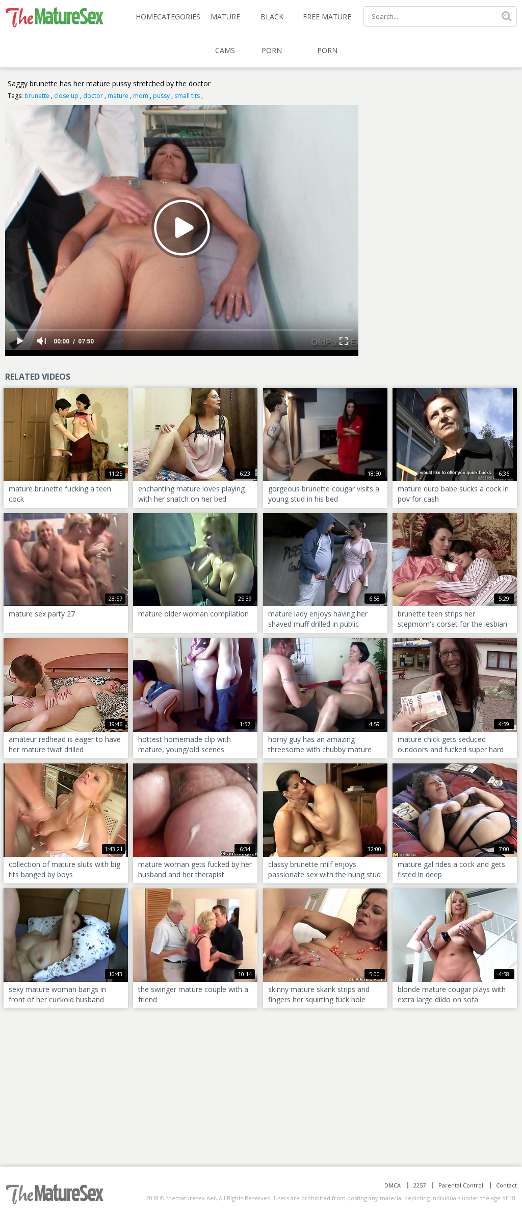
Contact (506, 1185)
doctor (93, 95)
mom (140, 95)
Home (146, 16)
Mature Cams (225, 33)
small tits (187, 95)
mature (118, 95)
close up (66, 95)
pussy (161, 95)
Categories (178, 16)
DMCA (392, 1185)
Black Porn (271, 33)
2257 (419, 1185)
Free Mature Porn (327, 33)
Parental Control (460, 1185)
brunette (36, 95)
